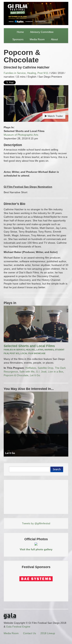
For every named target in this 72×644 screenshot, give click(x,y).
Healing (31, 72)
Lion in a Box (55, 371)
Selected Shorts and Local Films (29, 346)
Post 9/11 (42, 72)
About (54, 39)
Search (57, 469)
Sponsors (17, 39)
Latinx (39, 350)
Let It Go (35, 375)
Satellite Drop (45, 367)
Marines (49, 350)
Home (20, 31)
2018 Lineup (47, 633)
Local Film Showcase (32, 353)
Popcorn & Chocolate (16, 375)
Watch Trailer (55, 116)
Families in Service (15, 72)
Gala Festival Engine (18, 626)
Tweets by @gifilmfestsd (36, 523)
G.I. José (41, 371)
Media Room (37, 39)
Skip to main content (12, 2)
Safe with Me (27, 371)
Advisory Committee (42, 31)
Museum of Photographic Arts (21, 134)
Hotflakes (30, 367)
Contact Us (29, 633)
